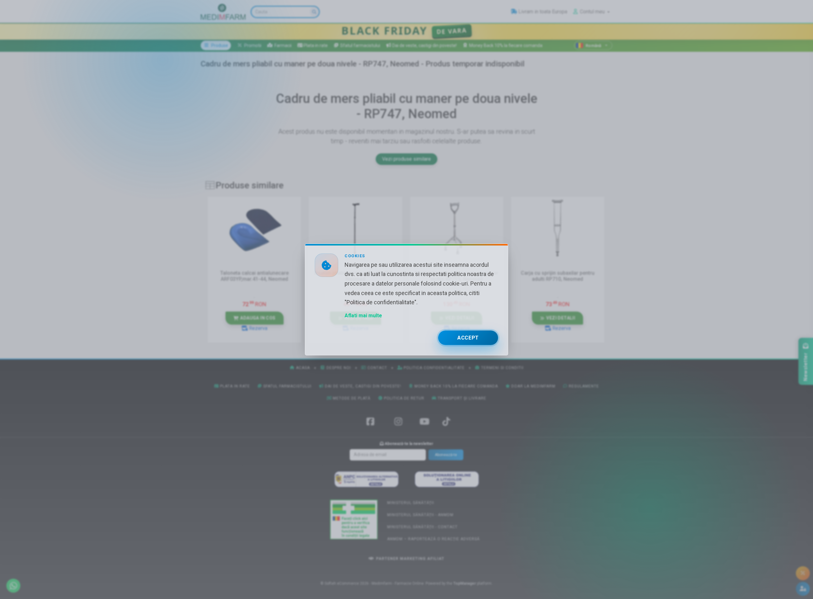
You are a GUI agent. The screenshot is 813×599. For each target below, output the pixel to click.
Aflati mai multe (363, 316)
